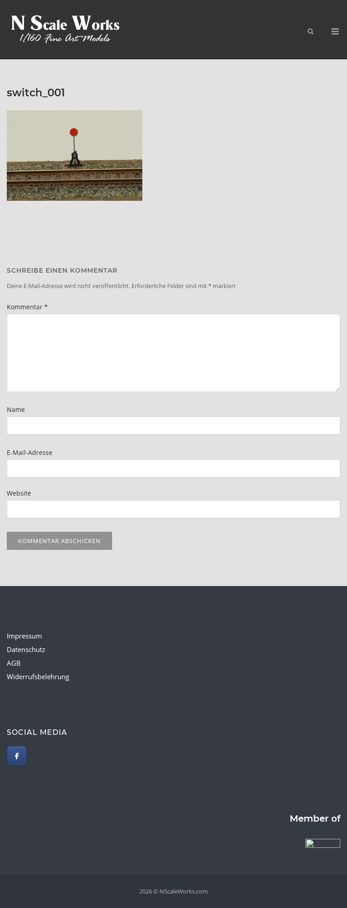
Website (19, 493)
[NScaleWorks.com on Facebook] (17, 756)
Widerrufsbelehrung (38, 676)
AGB (14, 662)
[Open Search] (310, 32)
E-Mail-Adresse (29, 452)
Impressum (24, 635)
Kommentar (27, 307)
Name (16, 409)
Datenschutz (26, 649)
